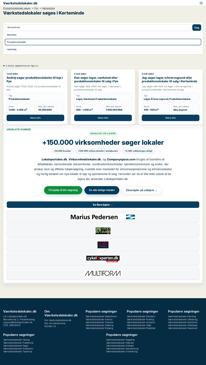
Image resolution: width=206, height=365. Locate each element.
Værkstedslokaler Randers (141, 316)
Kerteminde (48, 8)
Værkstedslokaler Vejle (139, 325)
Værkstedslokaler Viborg (16, 339)
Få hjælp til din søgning (63, 190)
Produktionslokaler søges (16, 8)
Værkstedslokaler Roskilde (141, 328)
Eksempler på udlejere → (141, 190)
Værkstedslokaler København (101, 316)
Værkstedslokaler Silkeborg (183, 319)
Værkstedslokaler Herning (182, 316)
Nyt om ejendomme (55, 323)
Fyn (36, 8)
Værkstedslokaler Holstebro (18, 348)
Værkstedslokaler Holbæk (120, 345)
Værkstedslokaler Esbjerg (99, 328)
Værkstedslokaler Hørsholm (182, 322)
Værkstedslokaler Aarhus (99, 319)
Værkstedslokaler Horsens (141, 322)
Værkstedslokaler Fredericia (18, 342)
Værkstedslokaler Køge (15, 345)
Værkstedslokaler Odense (99, 322)
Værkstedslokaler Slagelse (120, 339)
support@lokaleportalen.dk (18, 322)
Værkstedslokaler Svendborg (122, 351)
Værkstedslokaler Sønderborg (122, 348)
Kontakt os (50, 326)
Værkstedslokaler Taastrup (17, 351)
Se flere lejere (103, 204)
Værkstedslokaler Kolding (140, 319)
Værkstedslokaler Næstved (182, 328)
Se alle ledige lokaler (102, 190)
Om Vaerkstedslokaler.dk (57, 320)
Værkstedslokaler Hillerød (120, 342)
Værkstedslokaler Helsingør (182, 325)
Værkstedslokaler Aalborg (99, 325)
